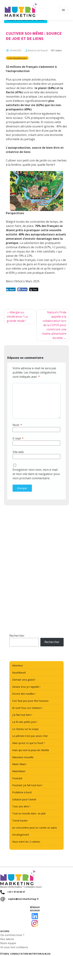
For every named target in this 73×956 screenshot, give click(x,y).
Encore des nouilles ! (24, 693)
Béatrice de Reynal (38, 50)
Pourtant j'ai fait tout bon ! (27, 785)
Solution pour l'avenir (24, 799)
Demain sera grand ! (23, 679)
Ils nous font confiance (14, 947)
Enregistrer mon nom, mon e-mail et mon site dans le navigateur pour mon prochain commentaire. (36, 474)
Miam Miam (19, 764)
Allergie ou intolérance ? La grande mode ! (17, 316)
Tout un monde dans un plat (29, 813)
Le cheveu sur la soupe (25, 729)
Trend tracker (20, 820)
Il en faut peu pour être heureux (30, 700)
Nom (17, 425)
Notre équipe (8, 943)
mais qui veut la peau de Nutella (30, 750)
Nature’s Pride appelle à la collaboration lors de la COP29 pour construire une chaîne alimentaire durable (54, 325)
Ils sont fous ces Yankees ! (27, 708)
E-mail (18, 438)
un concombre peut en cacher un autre (34, 827)
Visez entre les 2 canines (26, 841)
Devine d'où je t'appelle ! (26, 686)
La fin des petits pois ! (17, 58)
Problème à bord (22, 792)
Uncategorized (20, 834)
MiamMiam (18, 771)
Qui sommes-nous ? (12, 935)
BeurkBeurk (19, 672)
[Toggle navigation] (63, 10)
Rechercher (16, 636)
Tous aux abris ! (21, 806)
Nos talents (7, 939)
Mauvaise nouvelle (22, 757)
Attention (17, 665)
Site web (18, 452)
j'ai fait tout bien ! (22, 714)
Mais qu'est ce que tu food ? (28, 743)
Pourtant (17, 778)
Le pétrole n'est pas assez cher (30, 736)
